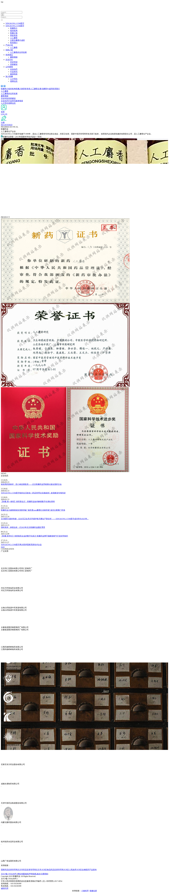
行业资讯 (13, 72)
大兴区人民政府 (69, 870)
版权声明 (29, 874)
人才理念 (13, 79)
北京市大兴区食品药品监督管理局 (49, 870)
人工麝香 (13, 38)
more (3, 547)
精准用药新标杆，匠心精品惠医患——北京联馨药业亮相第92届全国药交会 (31, 484)
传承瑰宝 (9, 55)
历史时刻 (13, 62)
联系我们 (13, 43)
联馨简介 (13, 28)
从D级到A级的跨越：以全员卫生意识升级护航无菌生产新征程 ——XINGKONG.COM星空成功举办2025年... (45, 519)
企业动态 (13, 69)
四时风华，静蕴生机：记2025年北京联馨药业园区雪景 (23, 527)
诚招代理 (4, 888)
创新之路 (9, 50)
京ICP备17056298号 (9, 874)
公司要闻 (9, 67)
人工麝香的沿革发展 (18, 52)
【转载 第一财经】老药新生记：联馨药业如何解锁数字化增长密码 (28, 501)
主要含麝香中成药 (17, 40)
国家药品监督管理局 (9, 870)
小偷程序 (85, 891)
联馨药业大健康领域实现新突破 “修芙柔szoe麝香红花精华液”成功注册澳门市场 (33, 510)
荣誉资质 (13, 35)
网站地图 (21, 874)
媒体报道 (13, 74)
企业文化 (9, 60)
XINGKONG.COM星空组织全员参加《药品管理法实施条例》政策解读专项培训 (33, 493)
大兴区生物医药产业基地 (86, 870)
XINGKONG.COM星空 (15, 23)
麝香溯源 (13, 57)
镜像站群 (93, 891)
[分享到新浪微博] (5, 86)
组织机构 (13, 31)
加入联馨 (9, 76)
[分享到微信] (2, 86)
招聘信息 (13, 81)
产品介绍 (9, 45)
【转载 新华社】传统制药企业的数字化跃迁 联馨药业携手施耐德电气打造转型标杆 (34, 536)
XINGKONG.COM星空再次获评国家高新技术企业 (21, 545)
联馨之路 (13, 33)
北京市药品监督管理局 (26, 870)
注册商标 (44, 874)
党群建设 (13, 64)
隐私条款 (36, 874)
